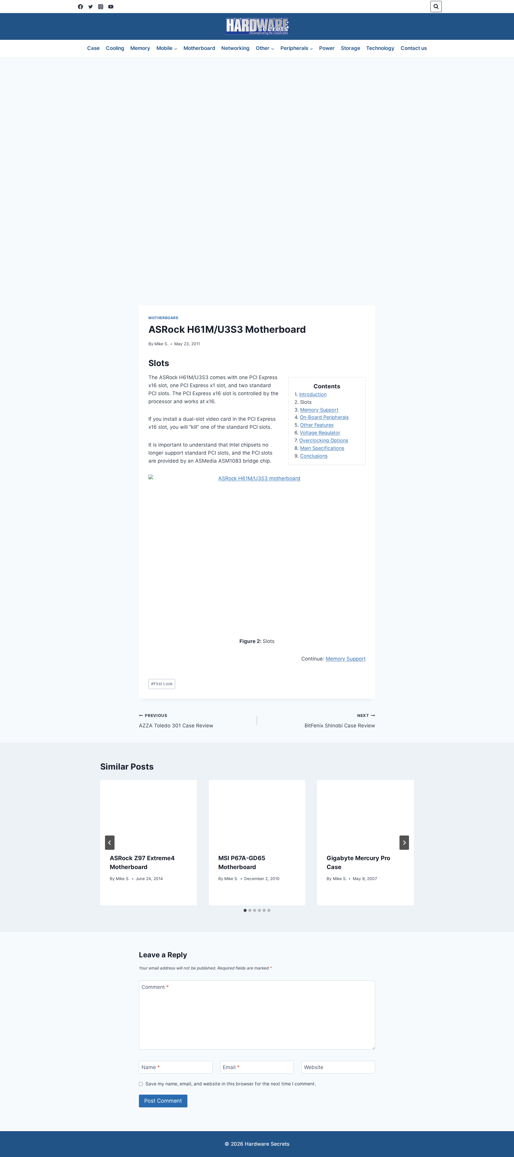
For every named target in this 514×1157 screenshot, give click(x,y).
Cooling (115, 48)
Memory (140, 48)
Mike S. (161, 343)
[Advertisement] (257, 101)
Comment (155, 987)
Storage (350, 48)
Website (313, 1067)
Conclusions (313, 456)
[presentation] (148, 812)
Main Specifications (322, 448)
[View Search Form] (436, 6)
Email (231, 1067)
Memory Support (319, 410)
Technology (380, 48)
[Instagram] (100, 6)
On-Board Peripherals (324, 417)
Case (93, 48)
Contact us (414, 48)
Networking (235, 48)
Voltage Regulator (320, 433)
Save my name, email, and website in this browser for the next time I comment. (230, 1084)
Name (151, 1067)
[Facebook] (80, 6)
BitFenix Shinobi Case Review (340, 721)
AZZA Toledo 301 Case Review (176, 721)
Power (327, 48)
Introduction (313, 394)
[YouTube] (111, 6)
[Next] (404, 843)
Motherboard (199, 48)
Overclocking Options (323, 440)
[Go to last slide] (110, 843)
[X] (90, 6)
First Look (162, 683)
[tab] (245, 910)
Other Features (316, 425)
